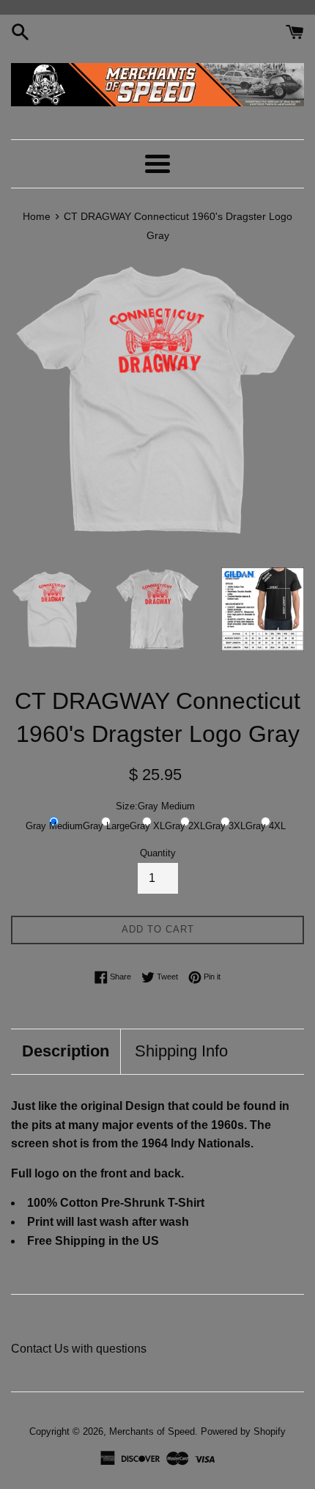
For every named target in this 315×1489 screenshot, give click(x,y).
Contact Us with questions (79, 1348)
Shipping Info (181, 1051)
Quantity (158, 853)
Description (65, 1051)
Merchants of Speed (152, 1431)
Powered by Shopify (243, 1431)
